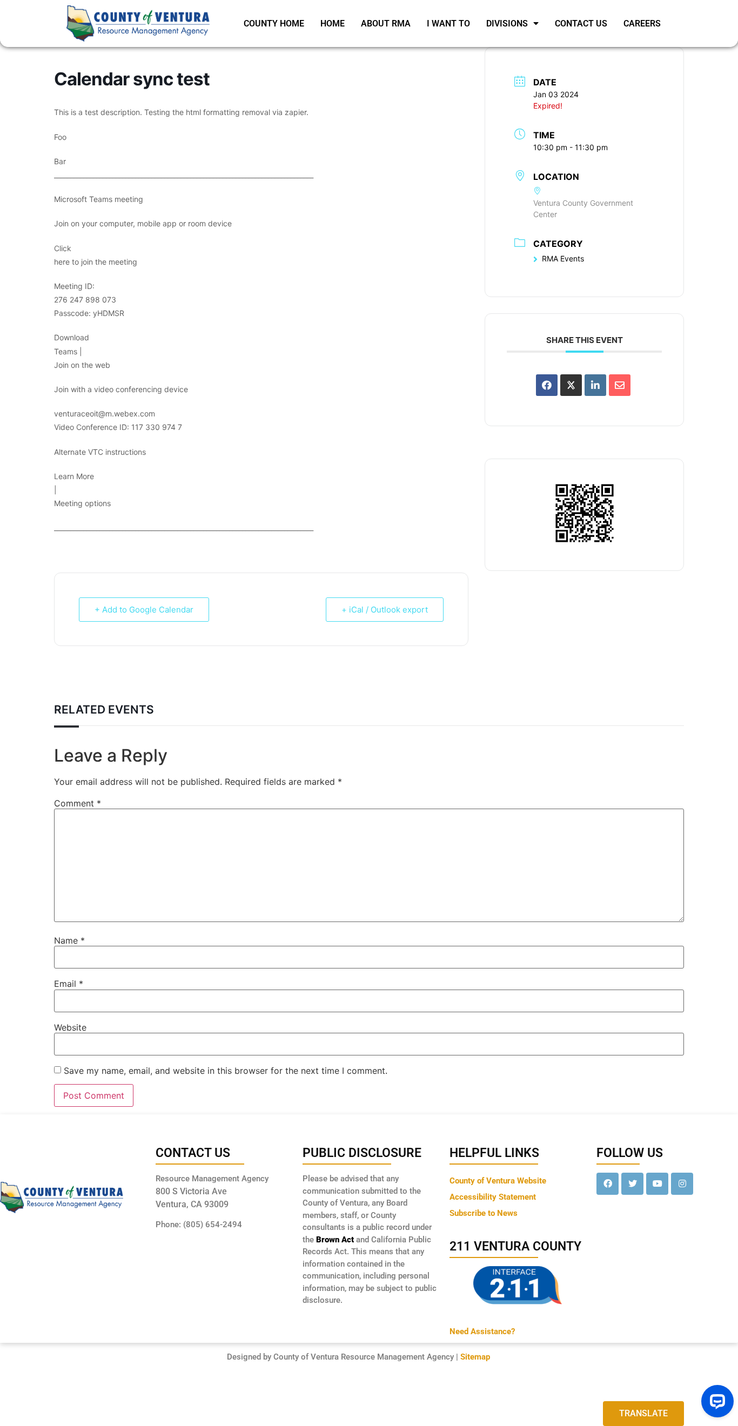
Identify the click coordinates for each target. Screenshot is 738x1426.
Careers (642, 23)
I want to (448, 23)
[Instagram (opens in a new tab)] (682, 1184)
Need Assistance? (482, 1331)
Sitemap (475, 1357)
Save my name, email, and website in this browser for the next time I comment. (225, 1070)
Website (70, 1027)
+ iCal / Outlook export (384, 609)
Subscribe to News (483, 1213)
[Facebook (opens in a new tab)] (607, 1184)
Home (332, 23)
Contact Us (581, 23)
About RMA (386, 23)
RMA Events (563, 258)
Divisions (507, 23)
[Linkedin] (595, 385)
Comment (77, 803)
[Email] (619, 385)
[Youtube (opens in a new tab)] (657, 1184)
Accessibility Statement (492, 1197)
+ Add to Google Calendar (144, 609)
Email (68, 983)
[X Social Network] (571, 385)
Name (69, 940)
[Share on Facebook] (547, 385)
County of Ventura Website (497, 1181)
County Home (274, 23)
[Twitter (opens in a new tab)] (632, 1184)
